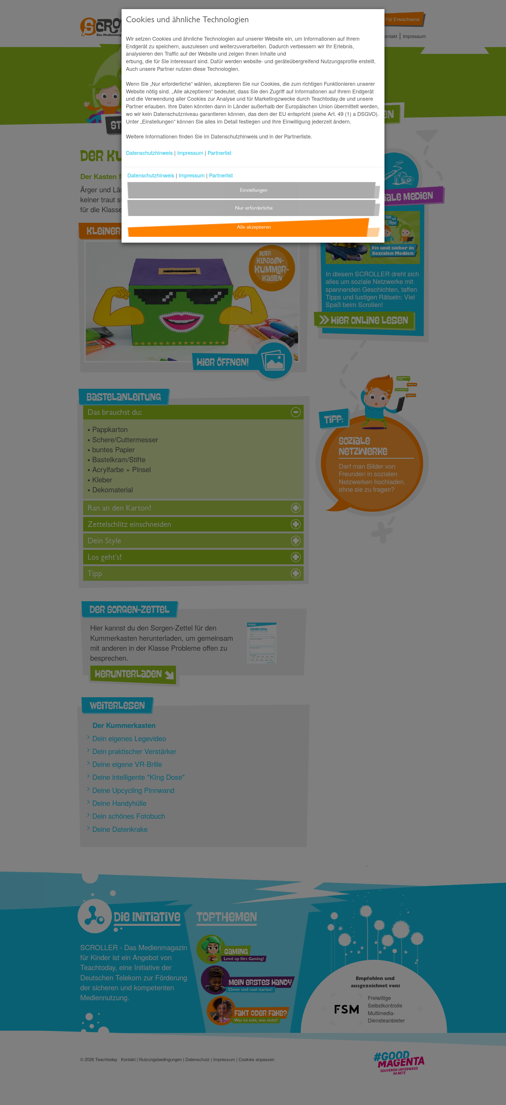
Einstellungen (253, 190)
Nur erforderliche (254, 208)
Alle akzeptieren (254, 227)
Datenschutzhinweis (149, 152)
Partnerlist (219, 152)
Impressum (190, 152)
